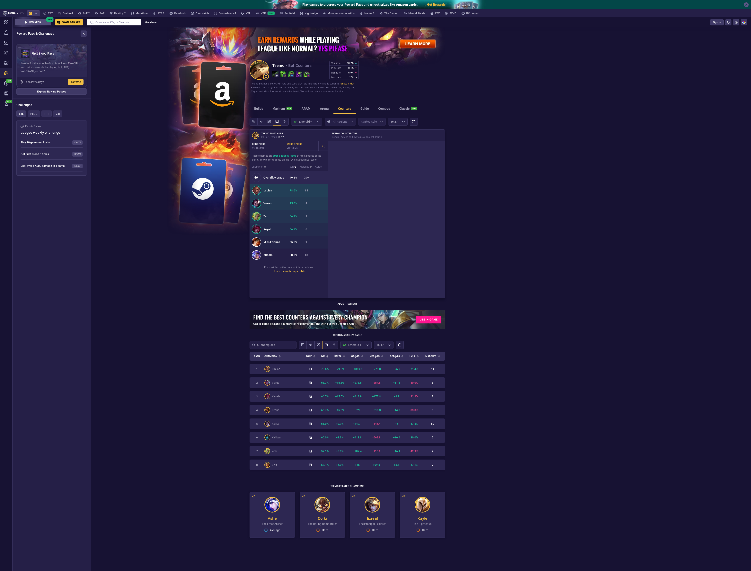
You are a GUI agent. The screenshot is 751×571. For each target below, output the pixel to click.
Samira (339, 91)
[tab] (259, 109)
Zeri (352, 87)
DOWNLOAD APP (71, 22)
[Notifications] (728, 22)
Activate (76, 81)
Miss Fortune (271, 91)
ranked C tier (347, 83)
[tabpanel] (51, 148)
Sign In (717, 22)
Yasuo (346, 87)
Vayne (326, 91)
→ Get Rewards (434, 4)
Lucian (338, 87)
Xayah (254, 91)
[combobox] (114, 22)
